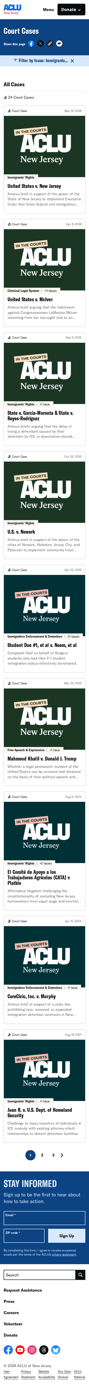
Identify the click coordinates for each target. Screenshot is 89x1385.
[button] (50, 44)
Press (9, 1301)
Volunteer (13, 1323)
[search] (80, 1275)
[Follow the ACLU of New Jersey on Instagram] (32, 1350)
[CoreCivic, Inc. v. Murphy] (44, 969)
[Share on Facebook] (31, 45)
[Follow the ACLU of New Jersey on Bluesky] (55, 1350)
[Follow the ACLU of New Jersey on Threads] (43, 1350)
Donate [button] (68, 9)
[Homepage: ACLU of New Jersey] (20, 9)
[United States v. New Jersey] (44, 159)
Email (10, 1215)
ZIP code (12, 1233)
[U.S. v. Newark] (44, 505)
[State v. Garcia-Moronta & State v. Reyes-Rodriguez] (44, 389)
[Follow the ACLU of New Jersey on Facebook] (8, 1350)
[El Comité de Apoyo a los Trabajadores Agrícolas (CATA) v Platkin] (44, 851)
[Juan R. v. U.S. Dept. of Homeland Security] (44, 1086)
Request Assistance (23, 1290)
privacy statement (64, 1254)
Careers (11, 1312)
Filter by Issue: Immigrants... (43, 60)
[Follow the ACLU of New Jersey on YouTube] (20, 1350)
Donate (11, 1335)
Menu (48, 9)
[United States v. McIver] (44, 272)
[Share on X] (40, 45)
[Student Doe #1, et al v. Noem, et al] (44, 618)
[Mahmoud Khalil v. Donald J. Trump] (44, 732)
